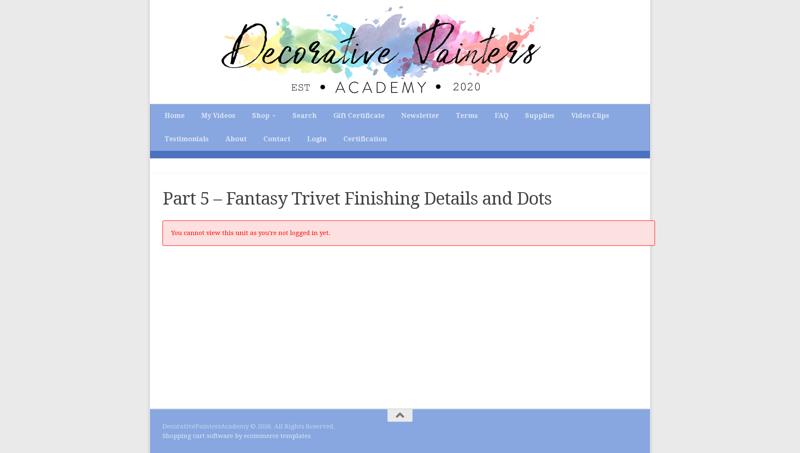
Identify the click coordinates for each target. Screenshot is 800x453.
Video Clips (590, 116)
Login (317, 139)
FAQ (501, 116)
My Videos (218, 116)
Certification (365, 139)
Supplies (540, 116)
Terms (467, 116)
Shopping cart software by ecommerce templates (236, 436)
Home (175, 116)
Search (304, 116)
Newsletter (420, 116)
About (236, 139)
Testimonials (187, 139)
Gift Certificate (359, 116)
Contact (276, 139)
